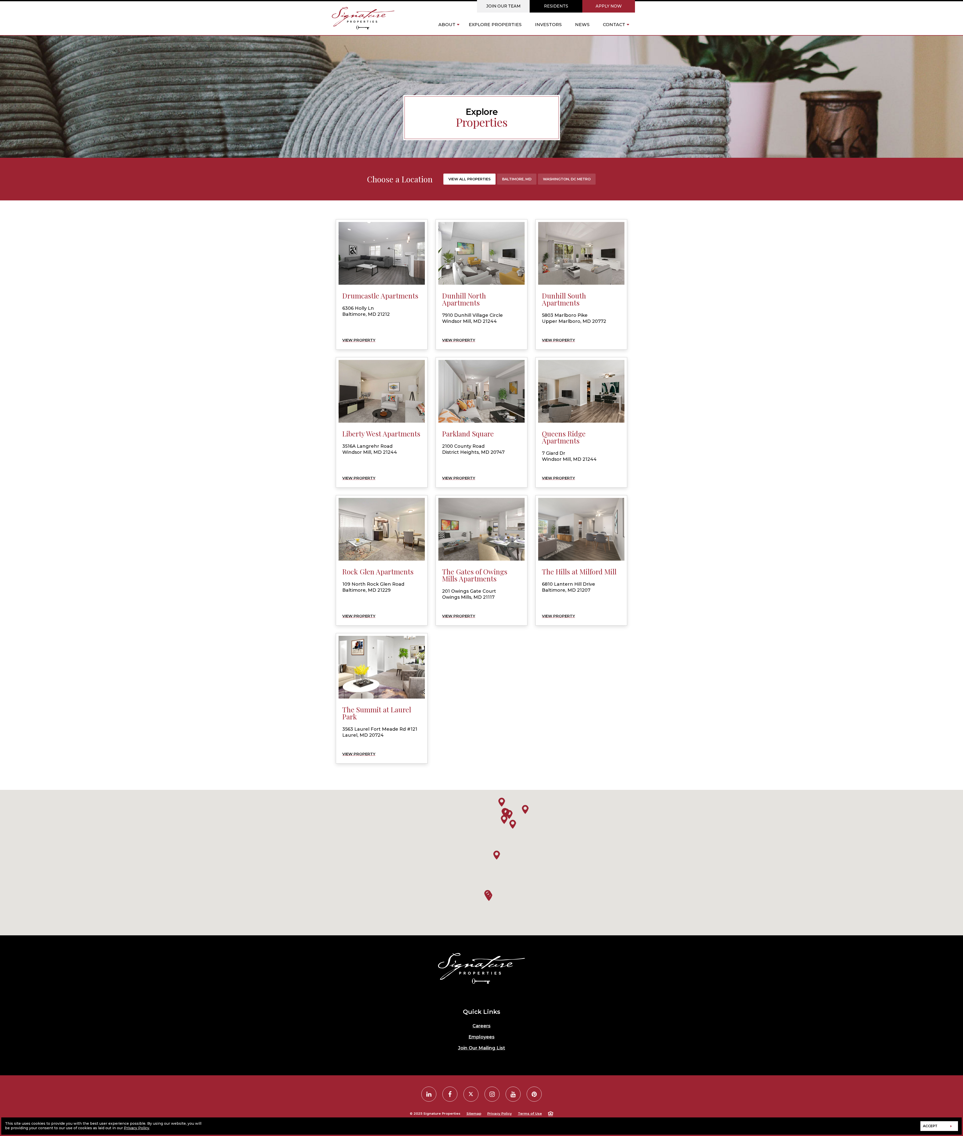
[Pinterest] (534, 1094)
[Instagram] (492, 1094)
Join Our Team (503, 6)
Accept (930, 1126)
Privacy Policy (499, 1113)
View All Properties (469, 179)
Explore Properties (495, 24)
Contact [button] (614, 24)
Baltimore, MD (516, 179)
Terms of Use (530, 1113)
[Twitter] (470, 1094)
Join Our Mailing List (481, 1048)
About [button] (446, 24)
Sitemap (473, 1113)
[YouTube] (513, 1094)
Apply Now (609, 6)
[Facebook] (449, 1094)
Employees (481, 1037)
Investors (548, 24)
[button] (501, 802)
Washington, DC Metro (567, 179)
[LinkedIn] (428, 1094)
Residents (556, 6)
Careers (481, 1026)
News (582, 24)
